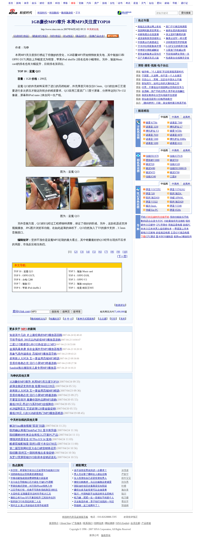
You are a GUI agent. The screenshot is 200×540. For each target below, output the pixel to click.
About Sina (65, 523)
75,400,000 (119, 311)
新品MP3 (81, 36)
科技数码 (54, 12)
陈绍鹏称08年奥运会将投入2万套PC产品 (34, 434)
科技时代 (42, 12)
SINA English (122, 523)
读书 (120, 3)
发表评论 (120, 305)
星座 (135, 3)
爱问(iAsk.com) (22, 311)
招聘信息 (99, 523)
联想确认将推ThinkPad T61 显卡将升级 (33, 430)
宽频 (81, 3)
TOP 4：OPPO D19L (79, 275)
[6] (100, 251)
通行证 (184, 3)
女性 (112, 3)
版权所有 (106, 535)
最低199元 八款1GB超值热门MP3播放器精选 (36, 413)
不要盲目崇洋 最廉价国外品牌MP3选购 (33, 399)
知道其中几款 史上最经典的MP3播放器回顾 (36, 335)
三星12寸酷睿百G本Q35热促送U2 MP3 (33, 344)
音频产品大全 (97, 36)
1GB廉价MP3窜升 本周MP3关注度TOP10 (34, 381)
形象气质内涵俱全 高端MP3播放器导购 (33, 353)
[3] (82, 251)
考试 (128, 3)
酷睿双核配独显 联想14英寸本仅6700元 (33, 443)
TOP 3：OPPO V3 (78, 279)
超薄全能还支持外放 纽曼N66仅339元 (32, 386)
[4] (88, 251)
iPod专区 (68, 36)
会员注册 (135, 523)
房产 (96, 3)
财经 (42, 3)
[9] (118, 251)
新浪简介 (54, 523)
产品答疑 (146, 523)
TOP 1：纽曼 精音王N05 (81, 288)
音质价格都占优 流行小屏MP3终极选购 (33, 363)
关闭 (122, 318)
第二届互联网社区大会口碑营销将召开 (33, 448)
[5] (94, 251)
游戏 (104, 3)
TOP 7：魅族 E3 (22, 283)
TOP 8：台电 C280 (23, 279)
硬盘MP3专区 (40, 36)
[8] (112, 251)
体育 (26, 3)
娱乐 (34, 3)
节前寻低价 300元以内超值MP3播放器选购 (35, 339)
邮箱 (167, 3)
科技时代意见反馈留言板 (75, 517)
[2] (76, 251)
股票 (49, 3)
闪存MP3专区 (21, 36)
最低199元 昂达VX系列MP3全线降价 (32, 404)
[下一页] (122, 256)
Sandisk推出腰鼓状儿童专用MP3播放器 (33, 367)
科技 (57, 3)
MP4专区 (55, 36)
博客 (65, 3)
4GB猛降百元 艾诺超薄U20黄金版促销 (33, 408)
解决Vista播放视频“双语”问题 (27, 425)
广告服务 (77, 523)
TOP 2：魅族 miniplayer (80, 283)
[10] (125, 251)
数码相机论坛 (38, 318)
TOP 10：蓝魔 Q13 (23, 271)
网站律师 (109, 523)
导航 (174, 3)
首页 (10, 3)
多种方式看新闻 (86, 318)
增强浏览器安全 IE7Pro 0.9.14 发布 (31, 439)
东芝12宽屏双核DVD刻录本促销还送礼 (33, 457)
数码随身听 (67, 12)
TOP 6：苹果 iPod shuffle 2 (27, 288)
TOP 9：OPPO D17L (24, 275)
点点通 (102, 318)
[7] (106, 251)
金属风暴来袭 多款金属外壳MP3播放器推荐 (36, 349)
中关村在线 (93, 29)
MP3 (24, 329)
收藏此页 (54, 318)
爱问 (159, 3)
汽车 (89, 3)
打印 (113, 318)
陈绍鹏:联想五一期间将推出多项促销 (32, 452)
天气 (143, 3)
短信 (151, 3)
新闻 (18, 3)
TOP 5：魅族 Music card (81, 271)
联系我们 (88, 523)
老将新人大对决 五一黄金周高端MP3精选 (34, 358)
